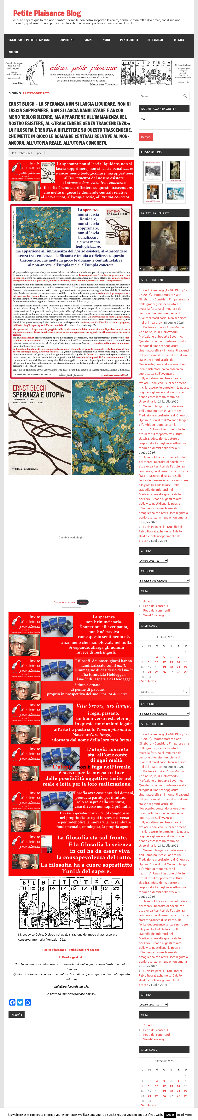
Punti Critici (129, 40)
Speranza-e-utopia (64, 602)
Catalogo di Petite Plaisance (29, 40)
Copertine (67, 40)
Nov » (152, 681)
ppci (39, 152)
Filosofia (16, 1014)
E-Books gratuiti (71, 957)
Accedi (147, 601)
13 (171, 662)
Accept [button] (170, 1114)
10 (149, 662)
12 (164, 662)
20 (171, 667)
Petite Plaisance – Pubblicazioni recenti (71, 950)
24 (149, 672)
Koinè (107, 40)
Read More (184, 1115)
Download (83, 602)
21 (178, 667)
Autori (13, 52)
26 (164, 672)
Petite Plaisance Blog (47, 13)
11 (157, 662)
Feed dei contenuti (156, 605)
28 (178, 672)
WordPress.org (153, 615)
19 (164, 667)
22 (186, 667)
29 (186, 672)
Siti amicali (156, 40)
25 (157, 672)
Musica (179, 40)
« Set (142, 681)
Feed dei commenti (156, 610)
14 (178, 662)
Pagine (88, 40)
